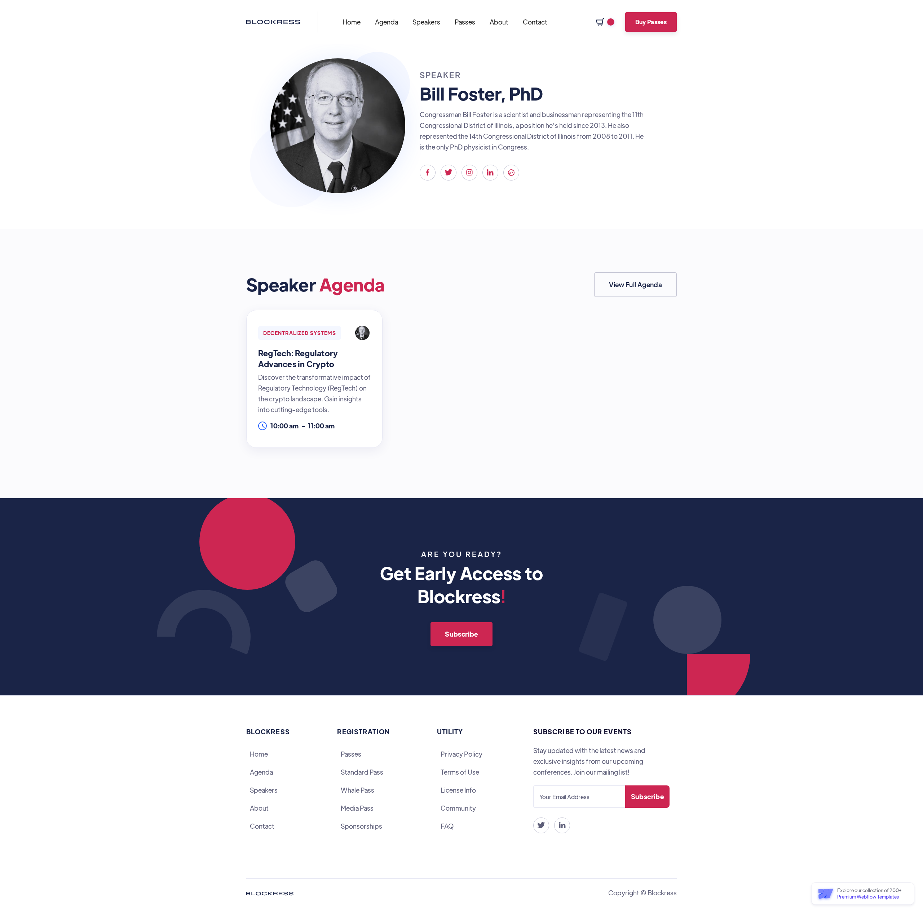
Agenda (386, 22)
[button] (605, 22)
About (499, 22)
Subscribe (461, 634)
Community (458, 808)
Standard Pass (362, 772)
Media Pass (357, 808)
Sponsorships (361, 826)
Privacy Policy (461, 754)
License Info (458, 790)
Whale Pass (357, 790)
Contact (535, 22)
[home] (273, 22)
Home (352, 22)
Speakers (426, 22)
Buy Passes (651, 22)
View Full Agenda (635, 284)
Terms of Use (460, 772)
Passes (465, 22)
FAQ (447, 826)
